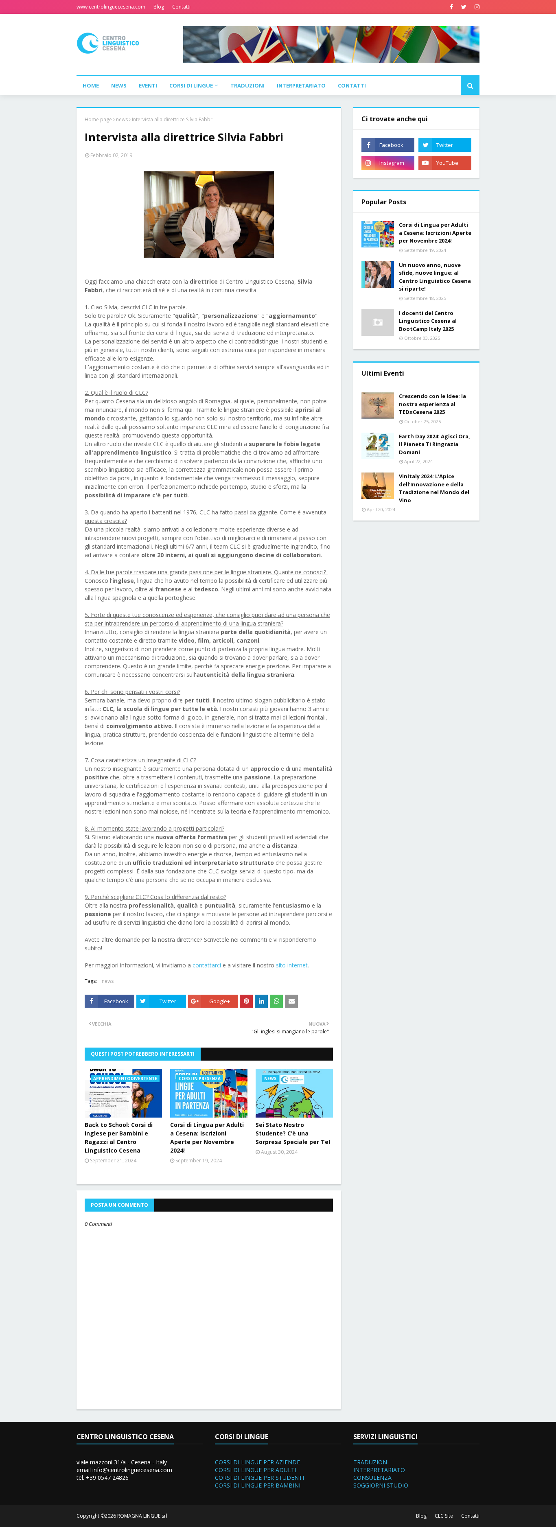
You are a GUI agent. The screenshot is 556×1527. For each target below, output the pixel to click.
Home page (98, 119)
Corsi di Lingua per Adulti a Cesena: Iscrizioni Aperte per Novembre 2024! (207, 1137)
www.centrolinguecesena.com (111, 6)
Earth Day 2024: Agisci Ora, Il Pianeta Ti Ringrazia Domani (434, 444)
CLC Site (444, 1515)
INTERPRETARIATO (379, 1470)
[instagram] (476, 7)
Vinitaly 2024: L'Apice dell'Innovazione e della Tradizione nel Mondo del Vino (434, 488)
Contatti (181, 6)
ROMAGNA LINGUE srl (142, 1515)
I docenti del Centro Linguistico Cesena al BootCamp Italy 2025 (428, 321)
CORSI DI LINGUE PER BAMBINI (257, 1485)
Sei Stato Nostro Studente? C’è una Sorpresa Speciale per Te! (293, 1133)
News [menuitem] (119, 85)
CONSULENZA (372, 1477)
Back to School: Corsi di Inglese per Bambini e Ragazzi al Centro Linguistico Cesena (119, 1137)
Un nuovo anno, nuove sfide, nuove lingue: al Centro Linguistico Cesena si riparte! (435, 277)
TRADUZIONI (371, 1462)
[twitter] (463, 7)
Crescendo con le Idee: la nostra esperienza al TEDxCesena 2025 (432, 404)
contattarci (207, 965)
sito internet (292, 965)
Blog (158, 6)
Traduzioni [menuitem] (247, 85)
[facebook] (451, 7)
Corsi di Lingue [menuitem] (191, 85)
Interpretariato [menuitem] (301, 85)
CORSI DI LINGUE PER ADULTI (255, 1470)
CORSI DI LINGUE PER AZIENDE (257, 1462)
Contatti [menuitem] (352, 85)
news (122, 119)
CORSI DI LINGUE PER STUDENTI (259, 1477)
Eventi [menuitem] (148, 85)
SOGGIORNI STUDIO (380, 1485)
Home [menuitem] (91, 85)
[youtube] (444, 163)
